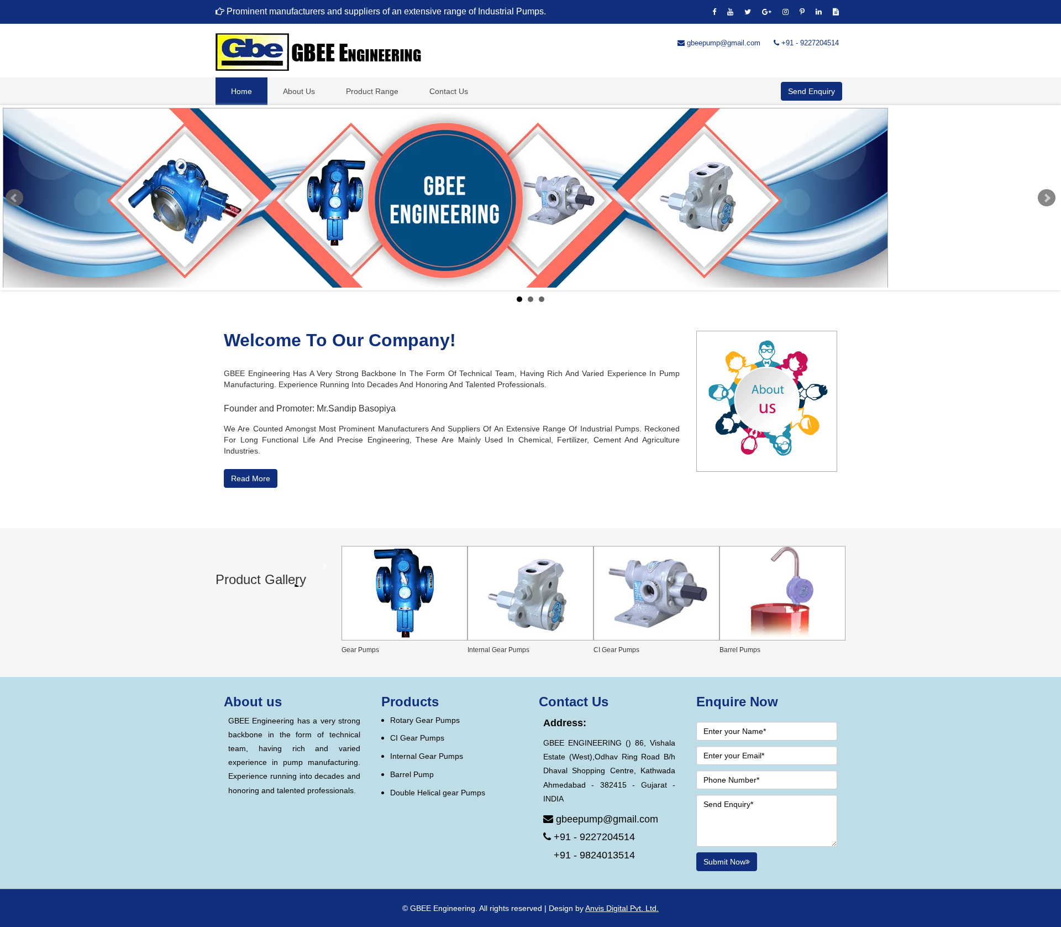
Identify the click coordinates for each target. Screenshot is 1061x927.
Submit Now (724, 861)
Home (241, 91)
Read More (250, 478)
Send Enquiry (811, 91)
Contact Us (448, 91)
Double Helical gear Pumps (437, 792)
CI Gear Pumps (417, 737)
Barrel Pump (412, 774)
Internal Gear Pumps (426, 756)
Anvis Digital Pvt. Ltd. (622, 908)
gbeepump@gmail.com (722, 43)
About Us (299, 91)
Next (1046, 198)
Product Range (372, 91)
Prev (14, 198)
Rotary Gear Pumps (425, 720)
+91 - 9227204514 (809, 43)
